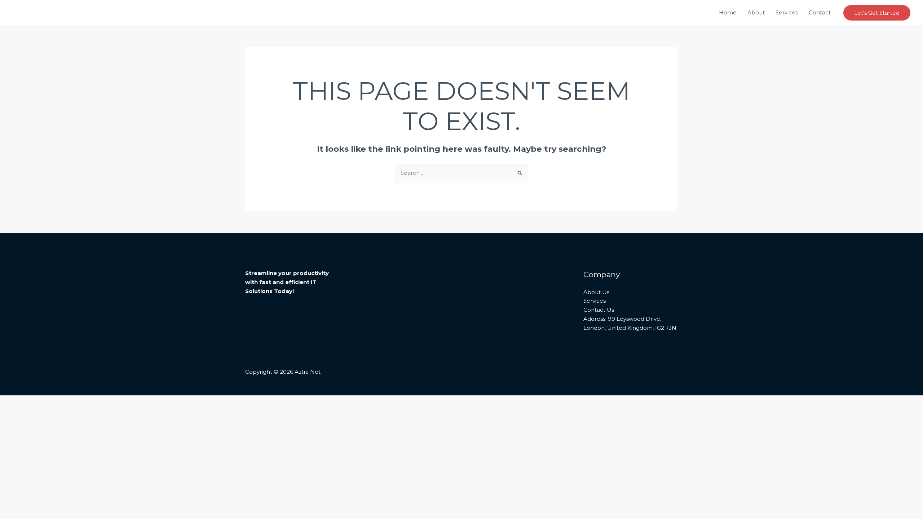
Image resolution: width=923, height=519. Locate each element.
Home (728, 12)
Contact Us (598, 309)
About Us (596, 292)
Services (787, 12)
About (756, 12)
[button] (876, 13)
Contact (820, 12)
